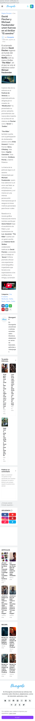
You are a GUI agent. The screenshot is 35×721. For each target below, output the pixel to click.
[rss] (29, 700)
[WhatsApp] (10, 305)
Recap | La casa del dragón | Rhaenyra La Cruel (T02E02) (13, 668)
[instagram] (4, 518)
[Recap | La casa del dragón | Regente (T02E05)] (4, 631)
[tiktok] (4, 521)
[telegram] (11, 704)
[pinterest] (12, 518)
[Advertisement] (26, 19)
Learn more (12, 713)
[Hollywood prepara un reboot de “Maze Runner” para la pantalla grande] (5, 421)
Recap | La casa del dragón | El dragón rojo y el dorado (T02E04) (13, 642)
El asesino (4, 296)
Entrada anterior (7, 503)
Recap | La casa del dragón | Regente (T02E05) (4, 641)
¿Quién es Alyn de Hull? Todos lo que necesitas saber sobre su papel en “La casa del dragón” (13, 604)
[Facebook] (3, 305)
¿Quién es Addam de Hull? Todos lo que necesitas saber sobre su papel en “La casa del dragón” (4, 604)
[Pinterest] (3, 309)
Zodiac (13, 301)
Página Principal (6, 13)
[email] (9, 700)
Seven (3, 301)
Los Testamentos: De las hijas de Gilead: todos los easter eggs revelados (13, 569)
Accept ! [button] (17, 717)
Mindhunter (4, 299)
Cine (14, 13)
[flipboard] (12, 514)
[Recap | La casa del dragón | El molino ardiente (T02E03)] (4, 658)
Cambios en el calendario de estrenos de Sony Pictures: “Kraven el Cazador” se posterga (12, 389)
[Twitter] (6, 305)
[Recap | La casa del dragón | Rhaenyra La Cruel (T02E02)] (13, 658)
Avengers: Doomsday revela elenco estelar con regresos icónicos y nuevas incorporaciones (4, 391)
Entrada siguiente (6, 505)
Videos (8, 301)
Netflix (11, 299)
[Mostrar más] (10, 309)
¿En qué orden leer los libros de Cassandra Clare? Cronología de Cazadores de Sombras (4, 570)
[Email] (6, 309)
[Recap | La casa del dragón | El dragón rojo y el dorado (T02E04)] (13, 631)
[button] (2, 6)
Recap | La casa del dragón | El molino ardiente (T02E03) (4, 668)
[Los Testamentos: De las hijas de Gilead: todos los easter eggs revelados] (13, 556)
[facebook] (4, 514)
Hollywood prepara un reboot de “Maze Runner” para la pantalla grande (4, 442)
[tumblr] (19, 704)
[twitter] (12, 521)
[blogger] (5, 700)
